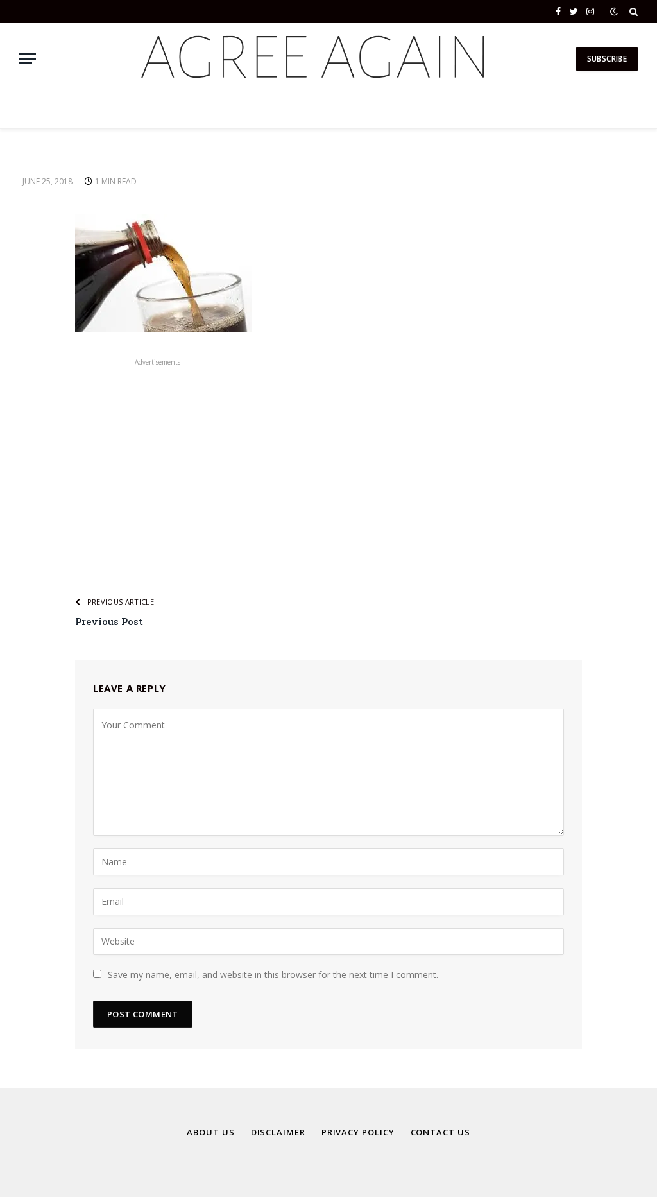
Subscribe (607, 58)
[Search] (632, 11)
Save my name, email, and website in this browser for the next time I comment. (273, 975)
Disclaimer (278, 1132)
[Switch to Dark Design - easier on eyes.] (614, 11)
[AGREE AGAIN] (311, 58)
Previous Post (109, 621)
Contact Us (440, 1132)
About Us (210, 1132)
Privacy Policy (358, 1132)
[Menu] (27, 58)
